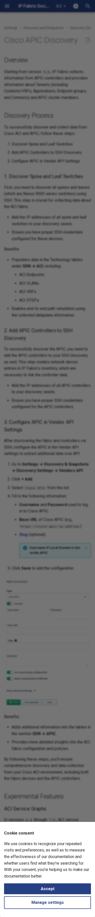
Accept (47, 888)
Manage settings (47, 902)
